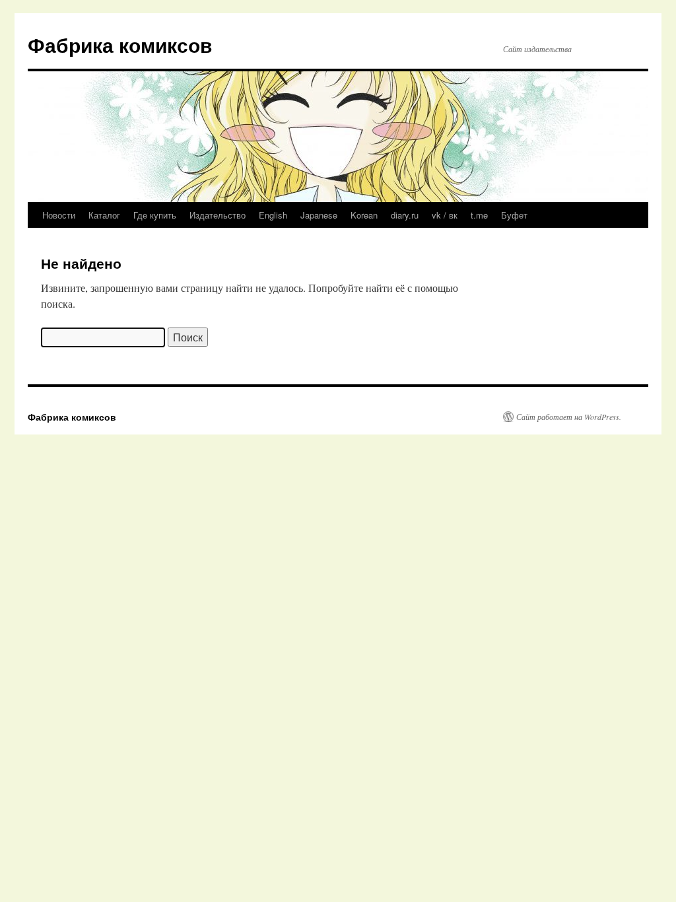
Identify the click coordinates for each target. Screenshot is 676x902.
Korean (364, 215)
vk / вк (444, 215)
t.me (479, 215)
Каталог (104, 215)
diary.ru (405, 215)
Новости (58, 215)
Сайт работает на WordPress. (568, 416)
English (273, 215)
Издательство (217, 215)
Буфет (514, 215)
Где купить (154, 215)
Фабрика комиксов (120, 44)
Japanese (318, 215)
